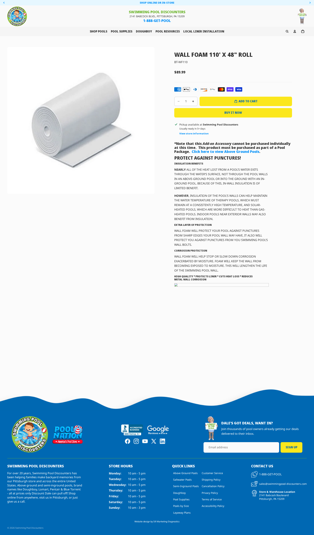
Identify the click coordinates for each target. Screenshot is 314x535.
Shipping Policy (211, 479)
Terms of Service (212, 499)
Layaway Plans (182, 512)
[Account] (295, 31)
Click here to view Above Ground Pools (225, 151)
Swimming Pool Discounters (29, 527)
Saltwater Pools (182, 479)
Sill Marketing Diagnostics (166, 521)
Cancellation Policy (213, 486)
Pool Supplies (181, 499)
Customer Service (212, 473)
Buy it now (233, 113)
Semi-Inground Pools (186, 486)
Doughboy (179, 492)
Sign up (291, 447)
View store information (194, 133)
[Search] (287, 31)
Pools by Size (181, 506)
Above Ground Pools (185, 473)
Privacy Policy (210, 492)
